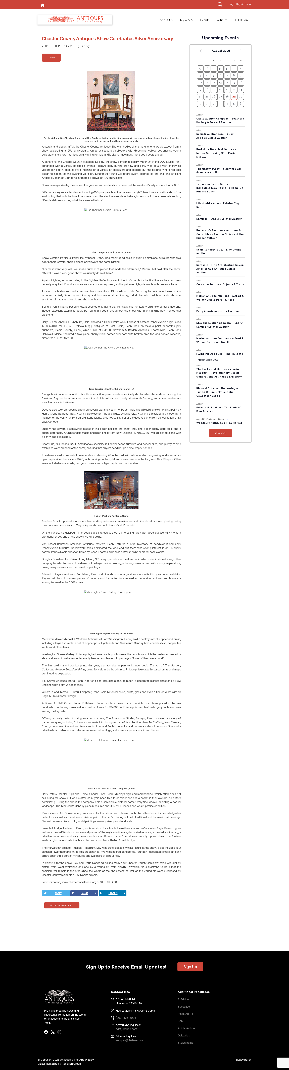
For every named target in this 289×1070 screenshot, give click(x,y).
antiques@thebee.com (129, 1040)
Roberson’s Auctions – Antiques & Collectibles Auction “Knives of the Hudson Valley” (220, 234)
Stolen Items (185, 1042)
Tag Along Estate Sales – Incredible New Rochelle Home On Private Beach (219, 188)
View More (220, 433)
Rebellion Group (71, 1063)
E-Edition (241, 20)
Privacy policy (243, 1059)
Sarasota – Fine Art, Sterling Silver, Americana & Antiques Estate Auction (220, 269)
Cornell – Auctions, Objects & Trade (220, 284)
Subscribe (184, 1006)
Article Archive (187, 1028)
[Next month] (241, 51)
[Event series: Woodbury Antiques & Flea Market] (227, 419)
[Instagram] (61, 1033)
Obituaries (184, 1035)
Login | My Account (240, 4)
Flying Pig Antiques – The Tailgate (219, 353)
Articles (222, 20)
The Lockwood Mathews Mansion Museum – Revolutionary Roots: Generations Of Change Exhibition (219, 373)
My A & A (186, 20)
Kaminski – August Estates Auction (219, 218)
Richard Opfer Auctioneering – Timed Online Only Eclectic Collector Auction (217, 392)
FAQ (180, 1021)
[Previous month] (201, 51)
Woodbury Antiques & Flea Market (219, 423)
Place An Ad (185, 1013)
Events (205, 20)
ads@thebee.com (126, 1029)
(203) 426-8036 (126, 1017)
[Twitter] (54, 1033)
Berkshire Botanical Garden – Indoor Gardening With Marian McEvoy (216, 153)
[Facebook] (47, 1033)
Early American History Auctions (217, 311)
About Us (166, 20)
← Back (51, 57)
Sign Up (190, 967)
